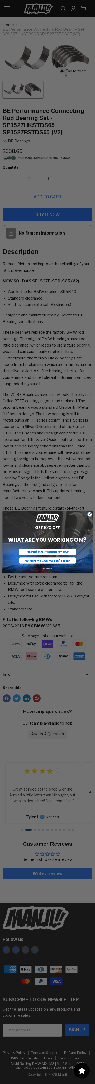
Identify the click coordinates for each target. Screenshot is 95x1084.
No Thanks (47, 568)
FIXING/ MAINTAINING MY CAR (47, 552)
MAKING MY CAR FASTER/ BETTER (47, 560)
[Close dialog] (90, 514)
